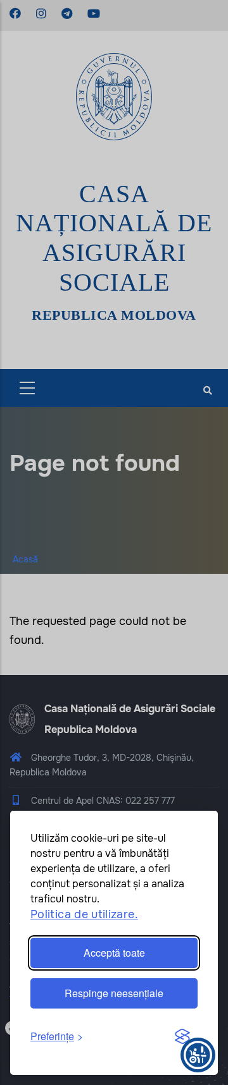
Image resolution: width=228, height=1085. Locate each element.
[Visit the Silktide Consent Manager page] (182, 1037)
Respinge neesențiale (114, 993)
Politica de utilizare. (84, 914)
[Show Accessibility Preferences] (197, 1055)
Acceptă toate (114, 952)
